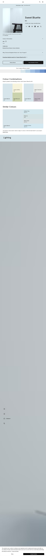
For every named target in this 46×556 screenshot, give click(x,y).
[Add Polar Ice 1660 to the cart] (37, 116)
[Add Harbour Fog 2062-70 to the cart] (37, 111)
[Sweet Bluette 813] (23, 71)
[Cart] (42, 1)
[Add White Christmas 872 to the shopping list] (40, 85)
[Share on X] (40, 26)
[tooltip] (6, 41)
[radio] (4, 409)
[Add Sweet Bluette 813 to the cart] (7, 85)
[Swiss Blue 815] (32, 71)
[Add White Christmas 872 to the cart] (37, 85)
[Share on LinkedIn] (35, 26)
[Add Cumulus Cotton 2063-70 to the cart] (37, 126)
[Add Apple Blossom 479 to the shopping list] (19, 94)
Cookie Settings (15, 551)
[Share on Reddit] (37, 26)
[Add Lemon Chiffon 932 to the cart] (16, 85)
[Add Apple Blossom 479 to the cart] (16, 94)
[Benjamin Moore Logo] (23, 1)
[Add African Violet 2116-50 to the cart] (37, 94)
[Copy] (26, 26)
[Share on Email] (32, 26)
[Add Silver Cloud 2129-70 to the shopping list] (40, 121)
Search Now (5, 132)
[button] (39, 1)
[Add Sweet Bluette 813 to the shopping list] (10, 85)
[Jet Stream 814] (27, 71)
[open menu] (3, 1)
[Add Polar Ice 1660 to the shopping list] (40, 116)
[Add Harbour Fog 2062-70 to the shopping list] (40, 111)
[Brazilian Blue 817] (42, 71)
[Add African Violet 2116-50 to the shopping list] (40, 94)
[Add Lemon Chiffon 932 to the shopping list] (19, 85)
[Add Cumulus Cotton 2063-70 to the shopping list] (40, 126)
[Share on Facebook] (29, 26)
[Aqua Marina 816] (37, 71)
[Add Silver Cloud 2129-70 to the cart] (37, 121)
